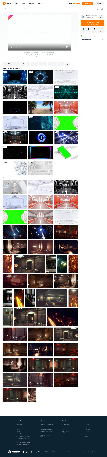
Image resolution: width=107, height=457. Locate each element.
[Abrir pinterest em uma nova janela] (31, 452)
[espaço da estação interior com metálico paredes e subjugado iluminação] (15, 365)
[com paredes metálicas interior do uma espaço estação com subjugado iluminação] (40, 365)
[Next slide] (75, 64)
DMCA (41, 427)
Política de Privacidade (82, 452)
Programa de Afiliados (46, 429)
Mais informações (86, 39)
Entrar (99, 3)
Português (88, 429)
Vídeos (24, 3)
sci (23, 64)
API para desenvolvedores (23, 436)
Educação (19, 434)
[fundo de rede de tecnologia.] (15, 168)
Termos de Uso (71, 452)
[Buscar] (98, 9)
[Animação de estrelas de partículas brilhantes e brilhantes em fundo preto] (15, 152)
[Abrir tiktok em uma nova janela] (33, 452)
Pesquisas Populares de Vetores (46, 432)
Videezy (18, 429)
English (87, 424)
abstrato (34, 64)
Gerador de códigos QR (22, 444)
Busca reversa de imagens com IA (23, 439)
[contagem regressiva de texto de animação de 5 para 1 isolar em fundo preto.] (41, 137)
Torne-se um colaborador (65, 432)
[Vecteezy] (4, 3)
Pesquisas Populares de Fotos (46, 435)
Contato (64, 427)
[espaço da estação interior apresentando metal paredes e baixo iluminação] (40, 281)
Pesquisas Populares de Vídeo (46, 439)
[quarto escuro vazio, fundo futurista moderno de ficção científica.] (15, 77)
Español (87, 427)
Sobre (63, 429)
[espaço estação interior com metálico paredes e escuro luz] (15, 380)
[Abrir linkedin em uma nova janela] (28, 452)
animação (43, 64)
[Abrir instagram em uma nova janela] (26, 452)
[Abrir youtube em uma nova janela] (39, 452)
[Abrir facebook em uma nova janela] (23, 452)
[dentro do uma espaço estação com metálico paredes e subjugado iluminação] (15, 281)
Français (87, 434)
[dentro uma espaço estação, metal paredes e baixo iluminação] (66, 232)
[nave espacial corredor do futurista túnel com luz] (40, 247)
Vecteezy (18, 427)
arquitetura (52, 64)
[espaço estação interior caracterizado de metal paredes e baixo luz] (66, 247)
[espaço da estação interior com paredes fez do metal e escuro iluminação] (29, 264)
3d (28, 64)
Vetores (9, 3)
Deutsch (87, 431)
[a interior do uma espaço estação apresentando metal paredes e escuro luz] (15, 334)
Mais (39, 3)
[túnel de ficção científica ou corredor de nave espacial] (51, 264)
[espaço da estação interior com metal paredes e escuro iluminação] (15, 395)
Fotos (16, 3)
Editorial (31, 3)
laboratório (7, 64)
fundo (61, 64)
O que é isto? (96, 36)
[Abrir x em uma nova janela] (36, 452)
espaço (68, 64)
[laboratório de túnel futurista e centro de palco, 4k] (40, 168)
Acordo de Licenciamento (46, 424)
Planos (70, 3)
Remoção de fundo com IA (23, 442)
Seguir (101, 17)
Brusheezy (19, 424)
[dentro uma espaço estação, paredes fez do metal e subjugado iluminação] (51, 298)
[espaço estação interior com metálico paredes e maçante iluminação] (40, 349)
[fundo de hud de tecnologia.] (40, 77)
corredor (16, 64)
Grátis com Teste (93, 23)
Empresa (18, 431)
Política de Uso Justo (93, 452)
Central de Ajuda (66, 424)
